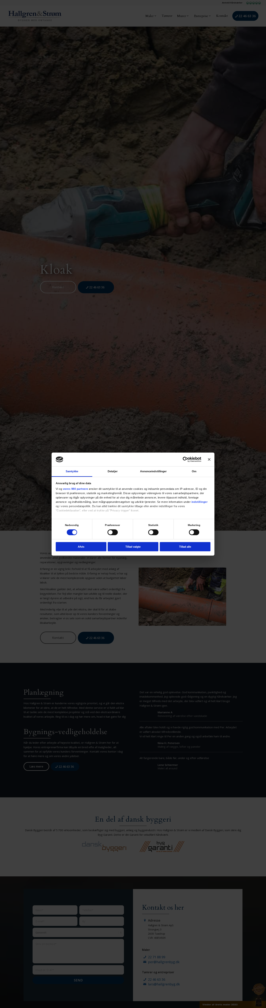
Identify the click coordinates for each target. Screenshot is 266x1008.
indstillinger (199, 501)
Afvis (81, 546)
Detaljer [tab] (113, 471)
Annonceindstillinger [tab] (153, 471)
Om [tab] (194, 471)
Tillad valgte (133, 546)
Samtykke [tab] (72, 471)
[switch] (112, 532)
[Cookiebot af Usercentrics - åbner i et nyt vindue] (185, 459)
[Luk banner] (209, 459)
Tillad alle (185, 546)
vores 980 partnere (75, 488)
